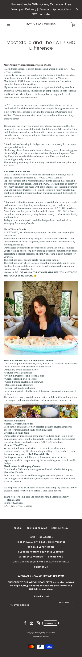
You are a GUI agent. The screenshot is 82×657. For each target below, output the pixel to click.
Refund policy (59, 528)
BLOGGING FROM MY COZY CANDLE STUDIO (41, 552)
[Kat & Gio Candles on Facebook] (25, 623)
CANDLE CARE (55, 557)
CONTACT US (41, 567)
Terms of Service (37, 528)
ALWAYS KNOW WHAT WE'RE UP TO (41, 576)
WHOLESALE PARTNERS (31, 557)
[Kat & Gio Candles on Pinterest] (31, 623)
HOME (32, 537)
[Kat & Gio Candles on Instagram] (38, 623)
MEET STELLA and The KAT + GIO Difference (41, 542)
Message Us (50, 623)
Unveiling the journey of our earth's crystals (41, 562)
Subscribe (64, 603)
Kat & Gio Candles (41, 24)
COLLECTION (46, 537)
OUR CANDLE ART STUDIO (41, 547)
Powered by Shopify (41, 636)
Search (18, 528)
